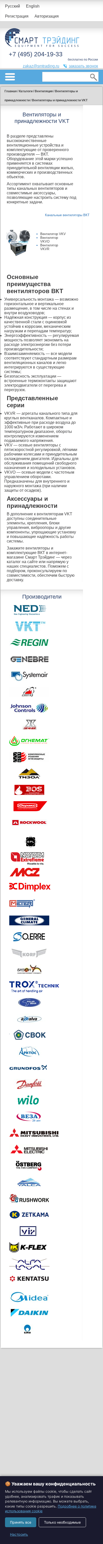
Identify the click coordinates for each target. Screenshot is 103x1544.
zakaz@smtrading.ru (41, 66)
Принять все (20, 1522)
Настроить (19, 1534)
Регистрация (16, 16)
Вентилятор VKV (53, 234)
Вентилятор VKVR (49, 247)
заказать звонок (83, 66)
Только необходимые (62, 1522)
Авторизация (46, 16)
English (33, 6)
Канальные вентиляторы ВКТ (67, 215)
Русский (12, 6)
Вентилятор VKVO (49, 239)
